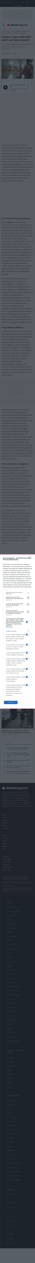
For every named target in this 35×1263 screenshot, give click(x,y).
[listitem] (17, 593)
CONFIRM (11, 702)
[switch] (27, 598)
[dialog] (17, 631)
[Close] (31, 558)
